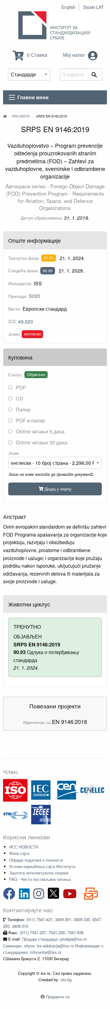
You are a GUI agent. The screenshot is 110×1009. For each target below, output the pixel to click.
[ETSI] (15, 814)
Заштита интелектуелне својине (38, 873)
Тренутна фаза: (24, 258)
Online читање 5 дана (39, 431)
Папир (23, 409)
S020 (34, 295)
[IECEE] (41, 814)
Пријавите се (58, 997)
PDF (20, 387)
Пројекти (21, 116)
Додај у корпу (57, 488)
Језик (13, 453)
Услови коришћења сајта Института (42, 866)
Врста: (14, 309)
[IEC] (41, 790)
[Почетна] (5, 116)
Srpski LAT (93, 7)
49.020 (25, 321)
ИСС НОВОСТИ (23, 847)
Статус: (15, 374)
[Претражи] (94, 74)
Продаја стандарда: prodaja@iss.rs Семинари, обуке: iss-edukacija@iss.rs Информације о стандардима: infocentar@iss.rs (53, 945)
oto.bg (66, 979)
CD (19, 398)
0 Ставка (36, 54)
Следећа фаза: (23, 270)
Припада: (17, 296)
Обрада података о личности (36, 860)
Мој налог (74, 54)
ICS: (12, 321)
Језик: (14, 334)
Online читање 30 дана (41, 442)
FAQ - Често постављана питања (40, 879)
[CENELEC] (92, 790)
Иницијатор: (20, 283)
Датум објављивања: (42, 218)
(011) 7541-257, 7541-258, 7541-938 (51, 932)
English (68, 7)
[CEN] (66, 790)
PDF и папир (30, 420)
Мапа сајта (19, 853)
